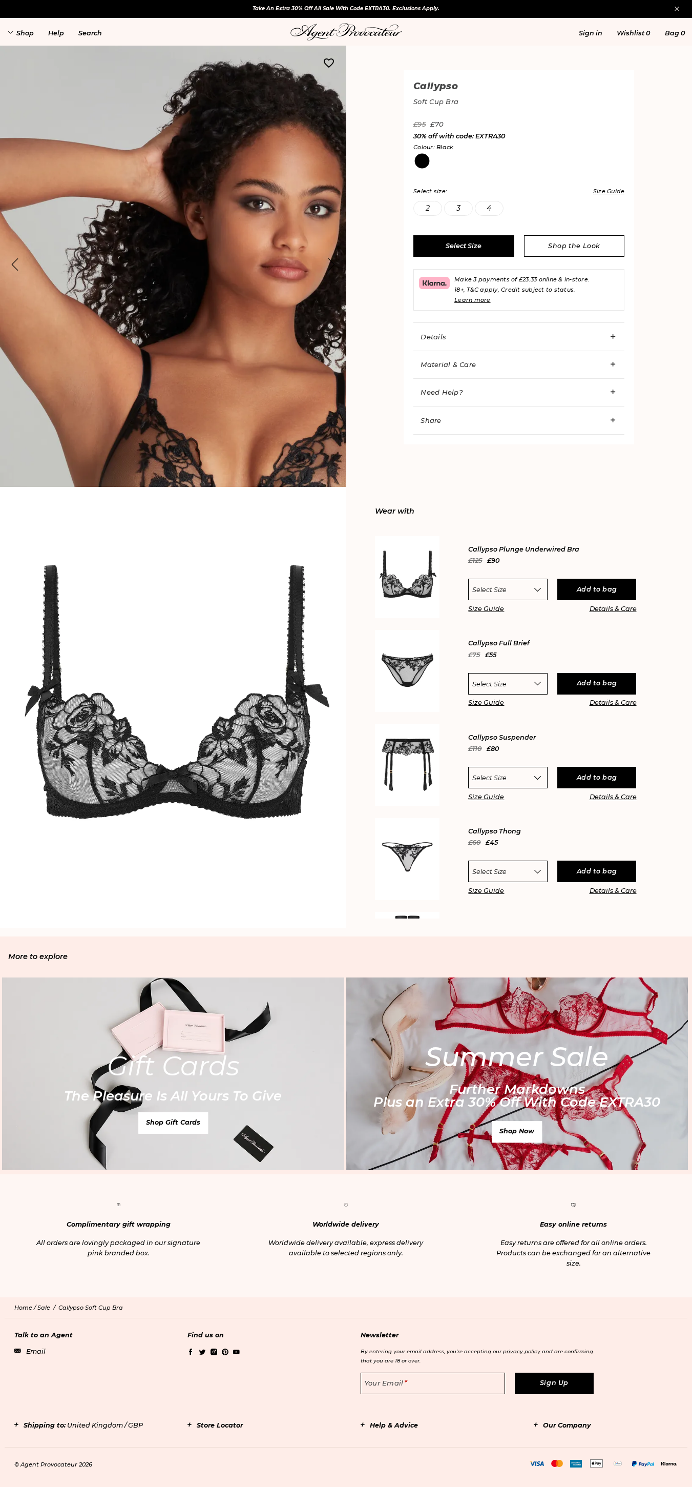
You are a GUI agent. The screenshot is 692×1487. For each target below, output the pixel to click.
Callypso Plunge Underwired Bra (523, 549)
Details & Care (613, 609)
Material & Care (448, 364)
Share (431, 420)
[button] (590, 33)
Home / (25, 1307)
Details (433, 337)
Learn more (472, 299)
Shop (25, 33)
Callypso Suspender (502, 738)
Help (56, 33)
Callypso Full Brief (499, 643)
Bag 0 (675, 33)
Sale (43, 1307)
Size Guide (486, 609)
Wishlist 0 (633, 33)
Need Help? (442, 392)
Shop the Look (574, 246)
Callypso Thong (494, 831)
